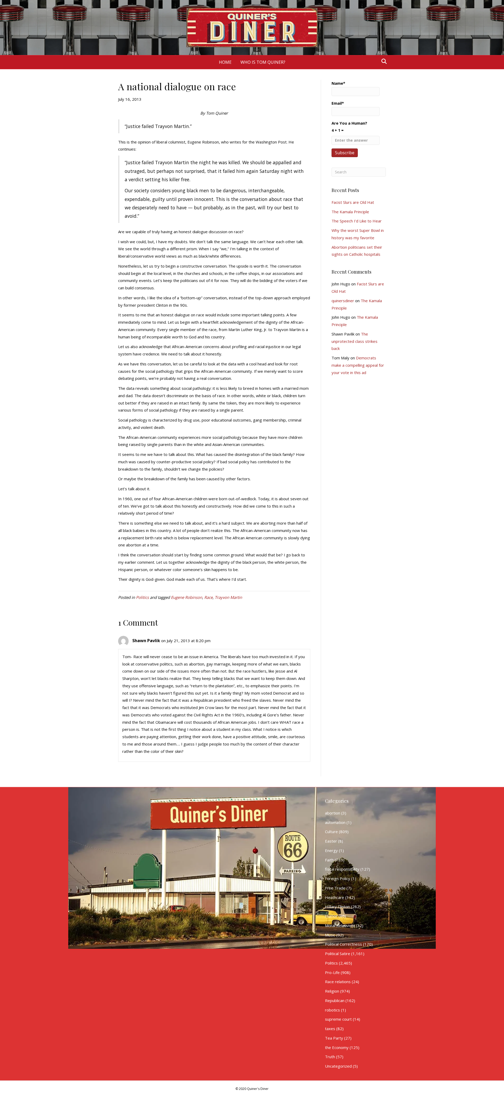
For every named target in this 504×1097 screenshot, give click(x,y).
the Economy (337, 1047)
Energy (331, 850)
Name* (338, 83)
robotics (332, 1010)
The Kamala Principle (350, 211)
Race (208, 597)
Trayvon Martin (228, 597)
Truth (330, 1056)
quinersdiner (343, 300)
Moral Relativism (340, 925)
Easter (331, 841)
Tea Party (334, 1038)
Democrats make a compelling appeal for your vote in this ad (358, 365)
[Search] (382, 61)
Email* (338, 103)
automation (335, 822)
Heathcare (334, 897)
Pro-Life (332, 972)
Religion (332, 991)
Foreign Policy (337, 878)
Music (330, 935)
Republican (334, 1000)
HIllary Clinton (337, 906)
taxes (330, 1028)
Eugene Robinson (186, 597)
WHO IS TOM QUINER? (262, 62)
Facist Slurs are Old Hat (353, 202)
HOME (225, 62)
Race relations (338, 981)
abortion (332, 813)
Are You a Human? (349, 126)
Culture (331, 831)
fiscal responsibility (342, 869)
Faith (329, 859)
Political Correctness (343, 944)
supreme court (338, 1019)
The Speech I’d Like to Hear (357, 220)
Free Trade (335, 888)
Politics (142, 597)
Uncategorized (338, 1066)
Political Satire (337, 953)
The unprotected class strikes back (354, 341)
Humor (331, 916)
